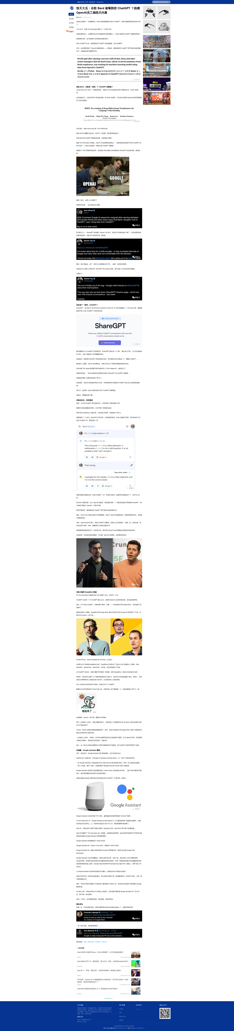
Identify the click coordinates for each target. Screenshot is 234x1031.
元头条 (71, 18)
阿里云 (127, 1026)
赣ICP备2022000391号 (121, 1028)
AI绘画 (121, 1020)
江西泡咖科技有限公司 (119, 1026)
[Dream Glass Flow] (149, 33)
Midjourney (122, 1016)
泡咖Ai (71, 31)
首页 (71, 14)
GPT (120, 1012)
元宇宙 (71, 23)
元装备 (71, 27)
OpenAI (104, 942)
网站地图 (131, 1026)
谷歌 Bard (90, 942)
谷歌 (85, 942)
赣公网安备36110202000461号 (137, 1028)
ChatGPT (98, 942)
